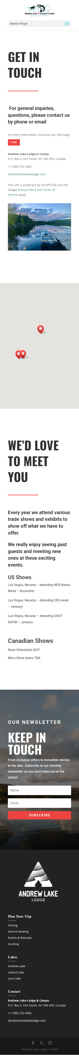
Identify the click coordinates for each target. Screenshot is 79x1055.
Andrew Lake (16, 966)
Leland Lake (16, 972)
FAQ (14, 142)
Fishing (13, 925)
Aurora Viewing (18, 931)
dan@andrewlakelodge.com (27, 174)
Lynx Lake (14, 978)
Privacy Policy (27, 190)
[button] (20, 355)
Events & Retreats (20, 938)
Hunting (13, 944)
